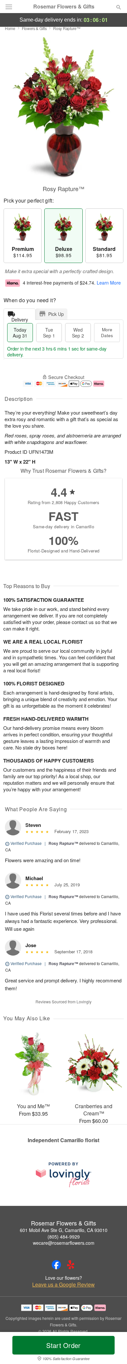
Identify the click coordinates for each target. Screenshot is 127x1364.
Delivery (19, 318)
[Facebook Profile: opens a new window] (56, 1264)
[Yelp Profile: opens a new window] (70, 1264)
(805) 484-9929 (64, 1236)
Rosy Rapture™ (63, 843)
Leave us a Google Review (63, 1284)
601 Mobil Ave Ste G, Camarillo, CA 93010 (63, 1230)
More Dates (107, 332)
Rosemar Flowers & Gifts (63, 6)
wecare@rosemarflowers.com (63, 1243)
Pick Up (56, 314)
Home (10, 28)
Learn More (109, 282)
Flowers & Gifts (34, 28)
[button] (113, 1349)
